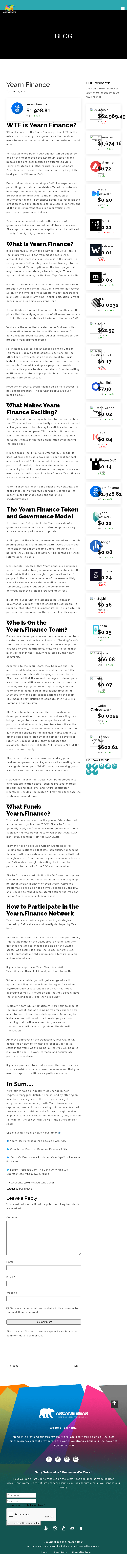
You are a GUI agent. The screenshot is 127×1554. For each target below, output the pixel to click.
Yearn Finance (28, 84)
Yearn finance (15, 221)
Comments (26, 1188)
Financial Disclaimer (81, 1552)
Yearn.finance (43, 132)
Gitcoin (45, 846)
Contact (44, 1552)
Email (10, 1277)
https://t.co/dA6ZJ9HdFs (33, 1174)
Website (11, 1292)
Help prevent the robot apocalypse (25, 1505)
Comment (13, 1217)
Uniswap (31, 703)
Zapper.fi (69, 348)
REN (77, 1365)
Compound (13, 703)
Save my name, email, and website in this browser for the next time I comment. (42, 1310)
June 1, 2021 (47, 1182)
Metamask (12, 1018)
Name (11, 1262)
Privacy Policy (60, 1552)
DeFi (40, 174)
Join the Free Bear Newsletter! (24, 1523)
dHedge (12, 1365)
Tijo (8, 91)
